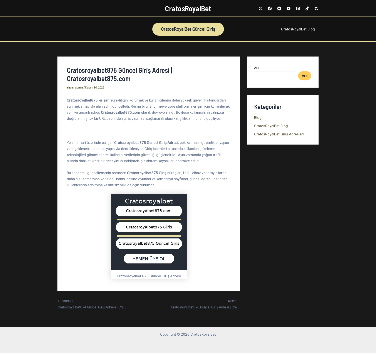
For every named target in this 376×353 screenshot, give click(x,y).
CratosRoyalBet (188, 8)
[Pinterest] (298, 8)
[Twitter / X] (260, 8)
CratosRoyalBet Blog (298, 29)
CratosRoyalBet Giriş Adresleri (279, 134)
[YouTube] (288, 8)
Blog (258, 117)
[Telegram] (279, 8)
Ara (256, 68)
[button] (188, 29)
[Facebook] (270, 8)
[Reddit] (317, 8)
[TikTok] (307, 8)
